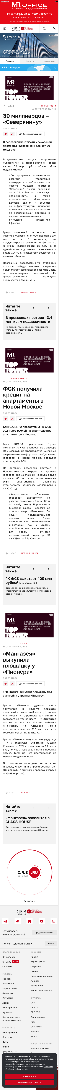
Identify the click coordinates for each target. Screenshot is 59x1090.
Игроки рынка (18, 378)
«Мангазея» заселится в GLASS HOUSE (27, 820)
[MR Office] (29, 12)
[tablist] (29, 61)
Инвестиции (48, 106)
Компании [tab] (49, 61)
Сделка (23, 643)
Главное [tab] (10, 61)
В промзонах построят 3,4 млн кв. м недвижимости (28, 320)
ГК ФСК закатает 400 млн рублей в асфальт (28, 581)
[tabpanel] (29, 485)
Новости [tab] (29, 61)
